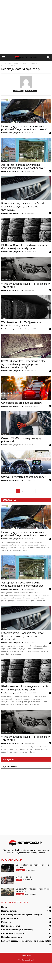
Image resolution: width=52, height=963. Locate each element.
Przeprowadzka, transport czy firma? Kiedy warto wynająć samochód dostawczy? (22, 206)
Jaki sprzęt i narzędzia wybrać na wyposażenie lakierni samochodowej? (23, 166)
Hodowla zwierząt (9, 911)
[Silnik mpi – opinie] (7, 880)
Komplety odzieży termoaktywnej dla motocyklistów (26, 941)
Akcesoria (5, 357)
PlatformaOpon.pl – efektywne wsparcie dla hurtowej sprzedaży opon (24, 247)
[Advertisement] (26, 27)
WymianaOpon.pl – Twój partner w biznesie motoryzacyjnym (21, 324)
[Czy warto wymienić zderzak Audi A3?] (26, 462)
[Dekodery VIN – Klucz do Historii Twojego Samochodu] (7, 892)
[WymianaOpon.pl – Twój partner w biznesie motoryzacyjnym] (26, 307)
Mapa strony (26, 956)
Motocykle (6, 922)
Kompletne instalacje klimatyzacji (17, 930)
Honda (4, 907)
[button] (48, 57)
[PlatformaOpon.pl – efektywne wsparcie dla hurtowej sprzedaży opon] (26, 230)
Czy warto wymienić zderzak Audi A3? (23, 476)
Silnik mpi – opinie (23, 877)
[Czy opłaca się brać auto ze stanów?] (26, 388)
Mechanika (5, 122)
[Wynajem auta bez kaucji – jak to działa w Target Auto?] (26, 269)
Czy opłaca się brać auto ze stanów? (22, 402)
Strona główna (6, 63)
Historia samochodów (11, 937)
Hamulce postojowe (10, 926)
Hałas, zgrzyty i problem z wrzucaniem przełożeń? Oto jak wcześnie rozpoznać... (25, 128)
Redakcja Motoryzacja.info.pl (12, 133)
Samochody (20, 870)
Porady (4, 160)
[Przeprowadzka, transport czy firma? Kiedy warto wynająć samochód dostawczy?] (26, 188)
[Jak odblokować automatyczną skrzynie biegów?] (7, 868)
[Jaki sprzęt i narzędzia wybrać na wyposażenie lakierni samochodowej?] (26, 150)
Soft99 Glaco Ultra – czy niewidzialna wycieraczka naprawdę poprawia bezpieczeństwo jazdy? (23, 364)
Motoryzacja (6, 279)
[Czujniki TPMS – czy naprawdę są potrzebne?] (26, 423)
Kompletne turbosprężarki (13, 933)
